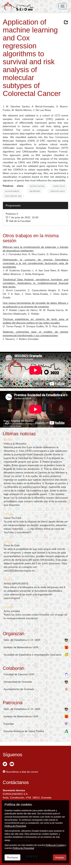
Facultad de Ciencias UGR (19, 674)
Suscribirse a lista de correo (21, 771)
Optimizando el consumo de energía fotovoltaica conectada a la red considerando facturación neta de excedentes (35, 263)
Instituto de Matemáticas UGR (21, 647)
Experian (9, 723)
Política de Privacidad (15, 826)
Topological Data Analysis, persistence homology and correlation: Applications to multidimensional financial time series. (35, 283)
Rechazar (12, 857)
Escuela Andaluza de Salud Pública (24, 731)
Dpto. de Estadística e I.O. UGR (22, 639)
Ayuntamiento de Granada (19, 689)
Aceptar (59, 857)
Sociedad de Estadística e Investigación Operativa (32, 654)
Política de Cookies (55, 845)
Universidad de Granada (18, 681)
